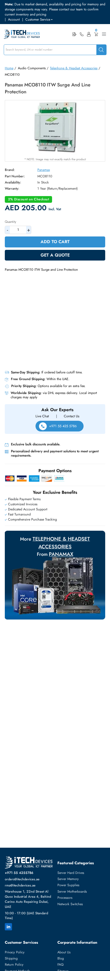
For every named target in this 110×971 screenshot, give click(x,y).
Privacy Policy (15, 952)
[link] (82, 34)
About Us (63, 952)
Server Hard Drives (70, 872)
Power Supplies (68, 885)
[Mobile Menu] (104, 34)
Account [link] (14, 19)
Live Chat (42, 416)
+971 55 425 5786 (63, 426)
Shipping (11, 958)
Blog (60, 958)
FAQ (60, 964)
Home (9, 68)
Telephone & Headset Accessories (73, 68)
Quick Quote (74, 34)
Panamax (43, 169)
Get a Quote (55, 255)
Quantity (10, 221)
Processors (64, 897)
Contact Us (71, 416)
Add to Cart (55, 242)
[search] (101, 50)
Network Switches (70, 904)
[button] (39, 19)
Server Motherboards (72, 891)
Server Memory (68, 879)
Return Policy (14, 964)
